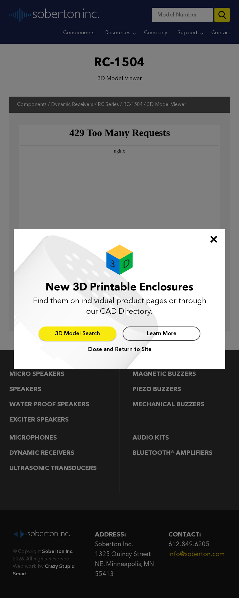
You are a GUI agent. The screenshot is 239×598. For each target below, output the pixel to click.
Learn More (161, 333)
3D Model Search (77, 333)
